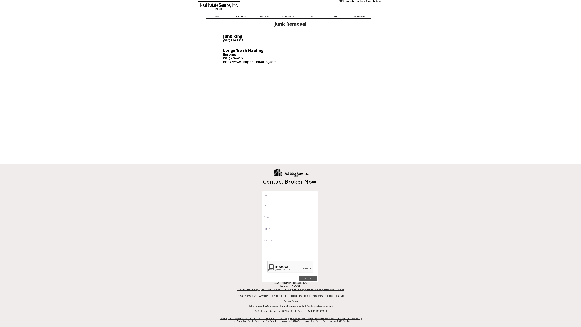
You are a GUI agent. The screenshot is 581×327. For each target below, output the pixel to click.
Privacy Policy (291, 300)
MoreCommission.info (293, 305)
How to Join (277, 295)
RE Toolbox (291, 295)
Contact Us (251, 295)
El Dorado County (271, 289)
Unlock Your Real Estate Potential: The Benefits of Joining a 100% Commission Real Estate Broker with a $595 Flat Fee (290, 321)
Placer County (314, 289)
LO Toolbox (305, 295)
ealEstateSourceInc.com (320, 305)
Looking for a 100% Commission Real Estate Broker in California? (253, 318)
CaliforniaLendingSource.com (264, 305)
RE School (340, 295)
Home (240, 295)
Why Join (263, 295)
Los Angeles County (294, 289)
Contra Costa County (247, 289)
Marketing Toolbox (323, 295)
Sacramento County (334, 289)
